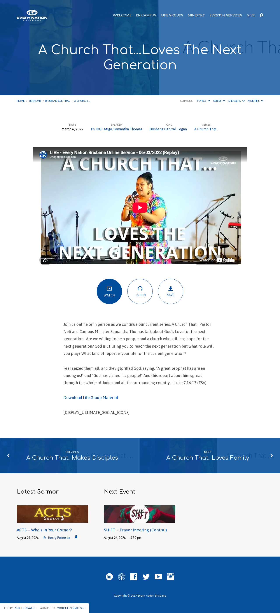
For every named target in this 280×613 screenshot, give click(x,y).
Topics (202, 100)
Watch (109, 295)
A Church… (82, 100)
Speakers (234, 100)
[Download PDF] (76, 537)
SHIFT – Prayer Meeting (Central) (135, 529)
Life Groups (172, 15)
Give (251, 15)
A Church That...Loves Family (207, 458)
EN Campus (146, 15)
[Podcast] (121, 576)
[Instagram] (170, 576)
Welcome (122, 15)
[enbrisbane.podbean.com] (109, 576)
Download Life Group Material (90, 397)
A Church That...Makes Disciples (72, 458)
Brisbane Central (57, 100)
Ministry (196, 15)
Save (171, 295)
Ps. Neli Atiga (101, 129)
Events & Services (226, 15)
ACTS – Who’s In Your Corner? (44, 529)
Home (21, 100)
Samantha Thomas (128, 129)
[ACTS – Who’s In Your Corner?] (52, 520)
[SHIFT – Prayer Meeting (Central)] (139, 520)
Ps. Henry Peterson (56, 537)
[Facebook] (133, 576)
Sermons (35, 100)
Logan (182, 129)
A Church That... (206, 129)
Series (217, 100)
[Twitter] (146, 576)
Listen (140, 295)
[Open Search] (261, 15)
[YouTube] (158, 576)
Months (254, 100)
